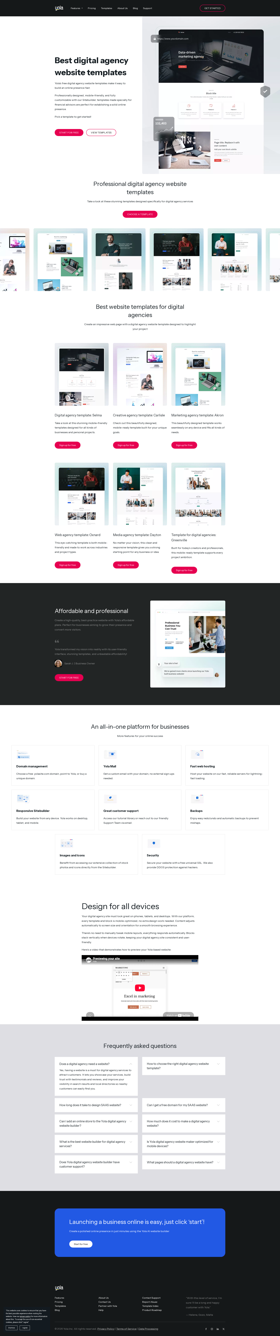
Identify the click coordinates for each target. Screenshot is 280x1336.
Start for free (81, 1244)
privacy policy (25, 1316)
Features (59, 1297)
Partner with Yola (107, 1305)
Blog (57, 1310)
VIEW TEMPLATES (101, 132)
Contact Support (151, 1297)
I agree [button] (24, 1328)
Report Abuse (149, 1301)
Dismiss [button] (11, 1328)
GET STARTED (212, 8)
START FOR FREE (69, 132)
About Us (103, 1297)
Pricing (59, 1301)
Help (101, 1310)
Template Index (150, 1305)
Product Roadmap (152, 1310)
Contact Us (104, 1301)
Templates (60, 1305)
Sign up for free (67, 445)
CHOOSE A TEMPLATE (140, 214)
